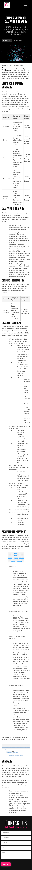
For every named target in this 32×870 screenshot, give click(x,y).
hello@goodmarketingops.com (16, 827)
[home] (7, 5)
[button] (25, 5)
